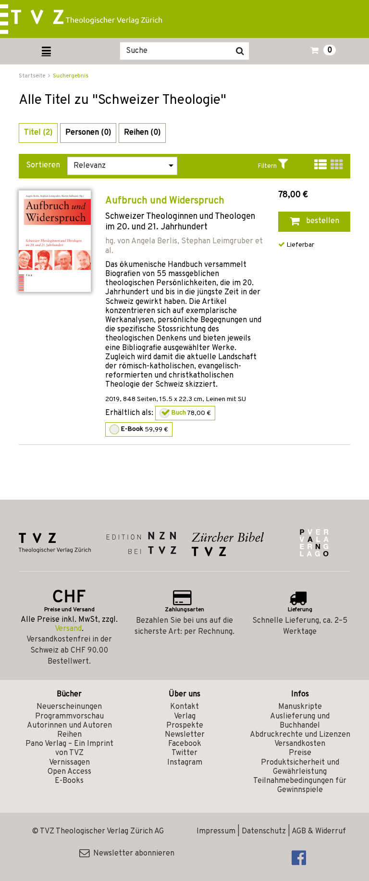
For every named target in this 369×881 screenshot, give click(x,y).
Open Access (69, 772)
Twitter (184, 753)
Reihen (69, 735)
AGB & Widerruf (319, 831)
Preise (300, 753)
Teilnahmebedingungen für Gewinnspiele (299, 785)
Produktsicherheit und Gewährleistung (300, 767)
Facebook (184, 744)
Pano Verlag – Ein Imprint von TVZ (69, 748)
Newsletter (185, 735)
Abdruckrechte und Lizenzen (300, 735)
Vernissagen (69, 763)
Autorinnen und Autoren (69, 725)
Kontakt (184, 707)
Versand (68, 629)
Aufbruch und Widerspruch (164, 201)
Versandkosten (299, 744)
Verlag (185, 716)
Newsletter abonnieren (131, 853)
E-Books (69, 781)
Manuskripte (300, 707)
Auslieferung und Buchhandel (300, 721)
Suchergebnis (70, 76)
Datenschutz (264, 831)
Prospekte (184, 725)
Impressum (216, 831)
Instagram (184, 763)
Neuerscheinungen (69, 707)
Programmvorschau (69, 716)
